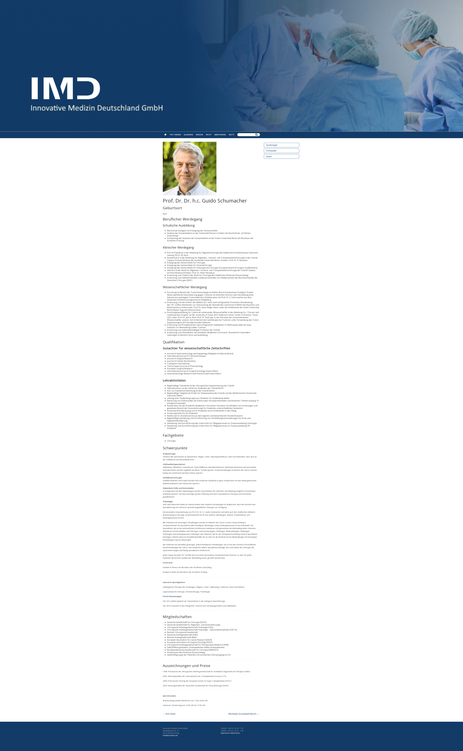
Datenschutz (235, 733)
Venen (269, 156)
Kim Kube (169, 713)
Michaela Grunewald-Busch (243, 713)
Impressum (225, 733)
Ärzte (231, 134)
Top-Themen (175, 134)
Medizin (199, 134)
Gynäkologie (271, 145)
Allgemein (188, 134)
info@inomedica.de (170, 735)
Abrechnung (220, 134)
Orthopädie (271, 150)
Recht (208, 134)
